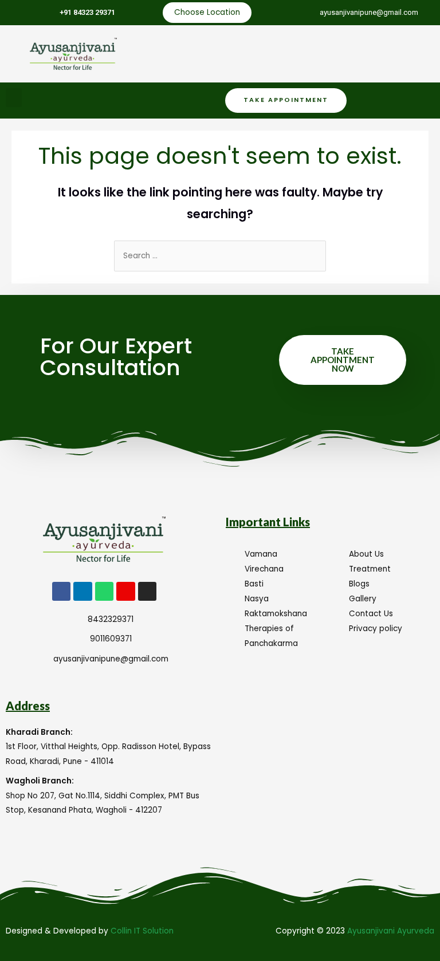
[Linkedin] (82, 591)
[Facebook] (61, 591)
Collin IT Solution (142, 930)
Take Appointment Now (343, 359)
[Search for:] (220, 255)
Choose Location (207, 12)
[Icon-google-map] (125, 591)
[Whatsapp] (104, 591)
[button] (14, 97)
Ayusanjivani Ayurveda (390, 930)
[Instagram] (147, 591)
